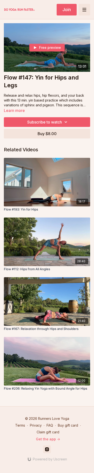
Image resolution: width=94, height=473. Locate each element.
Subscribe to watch (44, 122)
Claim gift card (48, 432)
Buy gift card (68, 425)
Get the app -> (48, 439)
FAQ (50, 425)
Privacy (36, 425)
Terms (20, 425)
